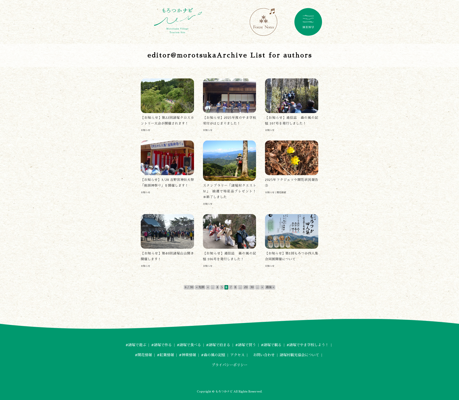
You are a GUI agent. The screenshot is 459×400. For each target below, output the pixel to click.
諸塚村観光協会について (299, 355)
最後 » (270, 287)
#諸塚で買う (245, 345)
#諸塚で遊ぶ (136, 345)
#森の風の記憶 (213, 355)
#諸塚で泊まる (218, 345)
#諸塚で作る (161, 345)
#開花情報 (143, 355)
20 (245, 287)
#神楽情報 (187, 355)
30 (252, 287)
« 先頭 (200, 287)
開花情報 (281, 192)
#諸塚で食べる (189, 345)
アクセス (237, 355)
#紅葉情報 (165, 355)
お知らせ (145, 130)
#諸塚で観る (271, 345)
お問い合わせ (262, 355)
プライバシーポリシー (229, 365)
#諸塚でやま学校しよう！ (308, 345)
